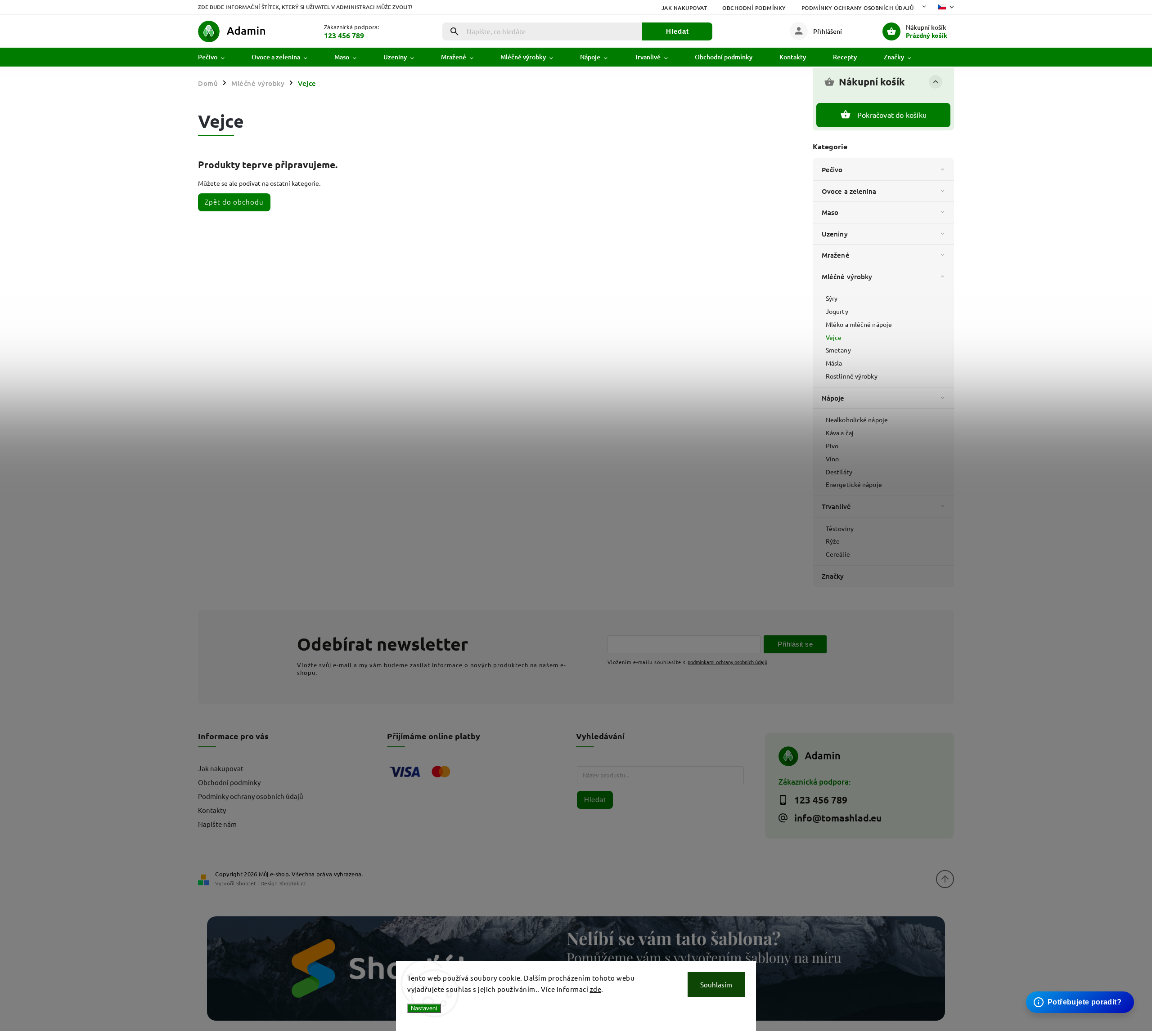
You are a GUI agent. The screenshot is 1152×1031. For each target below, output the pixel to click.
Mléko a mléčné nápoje (859, 324)
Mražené (836, 254)
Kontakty (212, 810)
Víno (832, 459)
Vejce (834, 337)
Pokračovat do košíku (892, 114)
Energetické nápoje (854, 484)
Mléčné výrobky (847, 276)
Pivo (832, 446)
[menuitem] (218, 57)
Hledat (677, 31)
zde (596, 989)
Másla (834, 363)
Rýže (833, 541)
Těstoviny (840, 528)
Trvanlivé (836, 506)
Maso (830, 212)
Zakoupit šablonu (1075, 984)
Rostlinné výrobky (852, 376)
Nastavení (424, 1008)
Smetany (838, 350)
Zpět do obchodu (234, 201)
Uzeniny (835, 233)
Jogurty (837, 311)
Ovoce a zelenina (849, 191)
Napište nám (217, 824)
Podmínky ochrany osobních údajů (857, 8)
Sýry (831, 298)
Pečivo (832, 169)
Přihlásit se (795, 644)
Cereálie (838, 554)
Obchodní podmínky (754, 8)
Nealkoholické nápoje (857, 419)
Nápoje (833, 397)
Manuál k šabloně (1076, 1002)
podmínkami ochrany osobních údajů (727, 661)
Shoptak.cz (292, 883)
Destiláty (839, 472)
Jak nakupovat (684, 8)
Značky (833, 575)
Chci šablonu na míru (1082, 993)
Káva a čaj (840, 432)
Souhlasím (716, 984)
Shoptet (246, 883)
